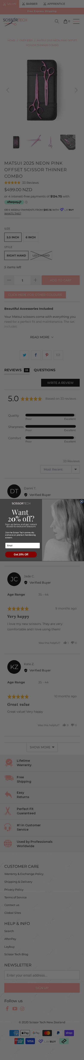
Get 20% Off (21, 554)
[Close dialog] (81, 501)
